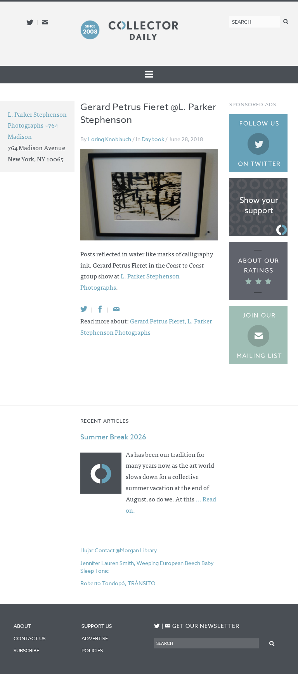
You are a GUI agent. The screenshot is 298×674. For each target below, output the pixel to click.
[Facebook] (100, 308)
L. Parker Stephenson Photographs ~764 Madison (37, 125)
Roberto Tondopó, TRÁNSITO (117, 583)
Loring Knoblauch (109, 139)
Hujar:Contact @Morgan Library (118, 550)
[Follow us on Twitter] (29, 22)
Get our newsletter (202, 625)
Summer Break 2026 (113, 437)
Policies (92, 650)
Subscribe (26, 650)
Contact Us (29, 638)
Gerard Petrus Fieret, (158, 321)
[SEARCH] (286, 21)
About (22, 625)
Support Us (96, 625)
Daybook (153, 139)
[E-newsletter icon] (45, 22)
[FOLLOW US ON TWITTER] (157, 626)
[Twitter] (83, 308)
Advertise (94, 638)
